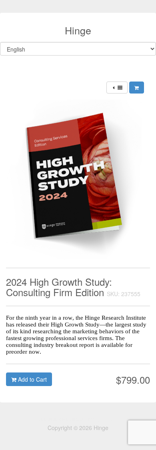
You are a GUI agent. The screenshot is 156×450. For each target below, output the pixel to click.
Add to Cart (31, 379)
